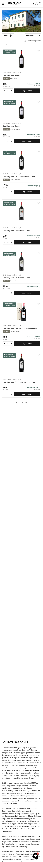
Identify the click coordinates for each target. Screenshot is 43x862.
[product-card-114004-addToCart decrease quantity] (4, 293)
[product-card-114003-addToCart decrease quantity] (4, 90)
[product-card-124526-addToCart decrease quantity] (4, 394)
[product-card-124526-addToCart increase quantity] (12, 394)
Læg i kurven (27, 91)
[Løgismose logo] (14, 3)
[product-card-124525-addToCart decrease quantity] (4, 242)
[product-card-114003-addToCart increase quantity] (12, 90)
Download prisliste (34, 41)
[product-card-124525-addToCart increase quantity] (12, 242)
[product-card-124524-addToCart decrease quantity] (4, 141)
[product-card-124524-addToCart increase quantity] (12, 141)
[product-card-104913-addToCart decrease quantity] (4, 343)
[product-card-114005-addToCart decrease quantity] (4, 191)
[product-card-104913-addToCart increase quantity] (12, 343)
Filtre (6, 36)
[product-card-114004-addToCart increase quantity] (12, 293)
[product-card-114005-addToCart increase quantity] (12, 191)
